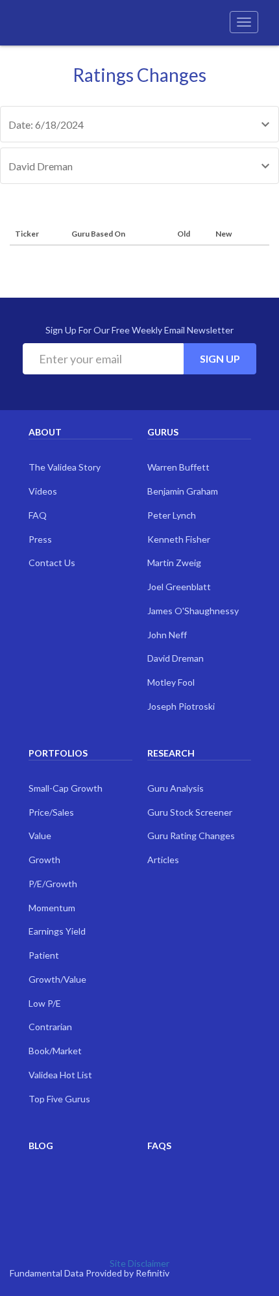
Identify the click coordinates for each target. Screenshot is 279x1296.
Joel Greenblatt (179, 586)
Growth (44, 859)
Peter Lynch (171, 515)
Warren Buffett (178, 467)
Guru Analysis (175, 788)
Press (40, 539)
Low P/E (45, 1003)
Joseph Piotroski (181, 706)
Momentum (52, 907)
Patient (44, 955)
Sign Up (220, 358)
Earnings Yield (57, 931)
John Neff (167, 634)
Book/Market (55, 1050)
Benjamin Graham (182, 491)
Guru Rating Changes (191, 835)
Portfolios (58, 752)
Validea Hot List (60, 1074)
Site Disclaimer (139, 1263)
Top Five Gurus (59, 1098)
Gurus (162, 431)
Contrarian (50, 1026)
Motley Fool (171, 682)
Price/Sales (51, 812)
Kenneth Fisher (178, 539)
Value (40, 835)
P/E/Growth (53, 883)
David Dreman (175, 658)
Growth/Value (57, 979)
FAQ (38, 515)
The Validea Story (65, 467)
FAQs (159, 1145)
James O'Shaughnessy (193, 610)
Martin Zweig (174, 562)
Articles (163, 859)
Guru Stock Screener (189, 812)
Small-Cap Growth (66, 788)
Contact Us (52, 562)
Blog (41, 1145)
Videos (43, 491)
